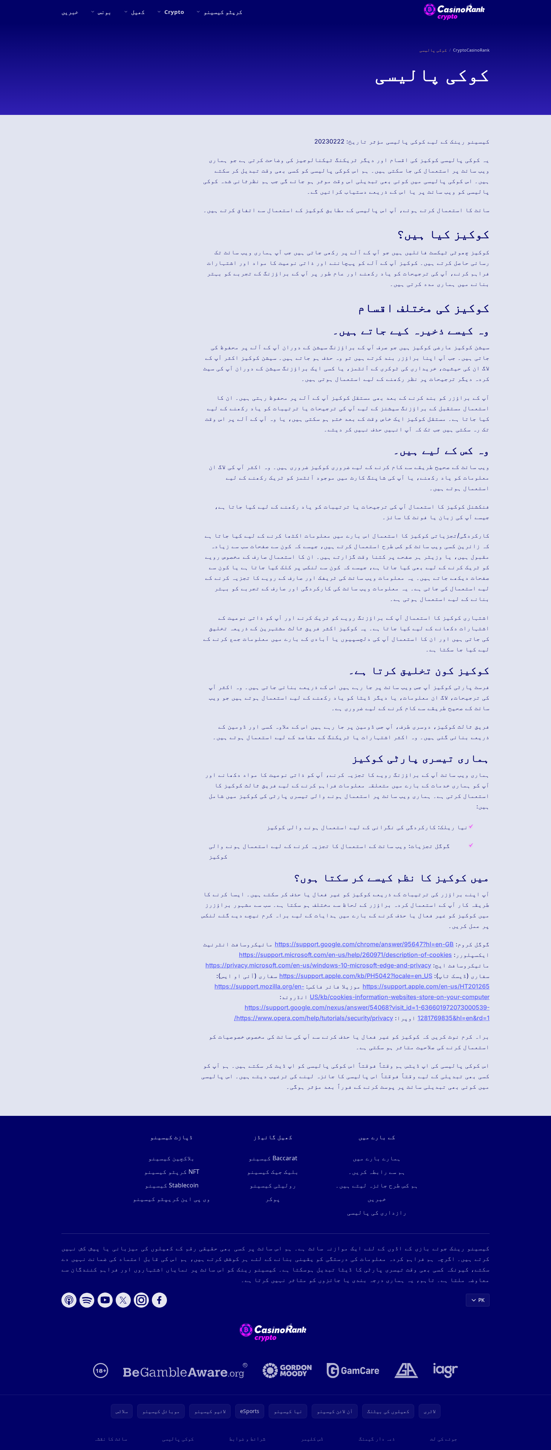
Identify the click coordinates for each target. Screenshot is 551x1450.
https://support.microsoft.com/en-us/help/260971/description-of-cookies (345, 954)
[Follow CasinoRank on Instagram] (141, 1300)
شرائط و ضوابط (247, 1438)
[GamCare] (353, 1370)
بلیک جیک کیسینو (273, 1171)
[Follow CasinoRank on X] (123, 1300)
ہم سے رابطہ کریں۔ (377, 1171)
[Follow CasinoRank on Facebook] (159, 1300)
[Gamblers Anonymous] (406, 1370)
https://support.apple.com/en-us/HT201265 (426, 986)
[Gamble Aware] (185, 1370)
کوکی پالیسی (178, 1438)
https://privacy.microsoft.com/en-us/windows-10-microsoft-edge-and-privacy (318, 965)
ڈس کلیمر (312, 1438)
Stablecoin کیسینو (172, 1185)
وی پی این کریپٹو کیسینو (171, 1199)
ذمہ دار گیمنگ (377, 1438)
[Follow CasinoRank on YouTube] (105, 1300)
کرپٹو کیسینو (223, 11)
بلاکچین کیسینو (171, 1158)
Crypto (174, 11)
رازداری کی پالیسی (377, 1212)
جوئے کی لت (443, 1438)
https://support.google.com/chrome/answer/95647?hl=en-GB (364, 944)
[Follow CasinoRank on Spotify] (87, 1300)
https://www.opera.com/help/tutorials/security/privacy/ (313, 1018)
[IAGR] (445, 1370)
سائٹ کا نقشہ (110, 1438)
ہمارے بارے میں (377, 1158)
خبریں (69, 11)
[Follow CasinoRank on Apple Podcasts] (69, 1300)
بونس (105, 11)
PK (481, 1299)
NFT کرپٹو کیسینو (171, 1171)
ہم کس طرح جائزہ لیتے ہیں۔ (376, 1185)
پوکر (272, 1199)
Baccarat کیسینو (272, 1158)
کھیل (138, 11)
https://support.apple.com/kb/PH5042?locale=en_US (355, 975)
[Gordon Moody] (287, 1370)
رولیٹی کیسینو (272, 1185)
